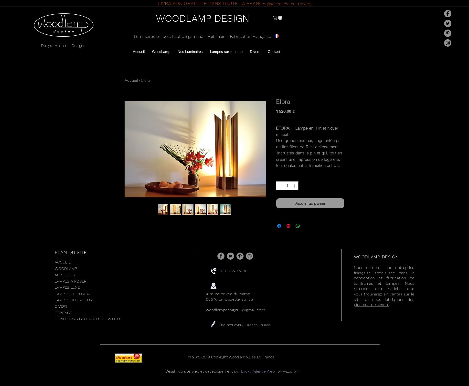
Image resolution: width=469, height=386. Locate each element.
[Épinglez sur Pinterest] (288, 226)
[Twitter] (447, 23)
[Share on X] (307, 226)
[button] (278, 18)
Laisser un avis (258, 325)
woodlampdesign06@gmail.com (235, 310)
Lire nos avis (230, 325)
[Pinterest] (447, 33)
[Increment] (295, 186)
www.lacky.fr (289, 371)
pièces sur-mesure (371, 304)
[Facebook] (447, 13)
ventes (396, 294)
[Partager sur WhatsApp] (298, 226)
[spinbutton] (287, 186)
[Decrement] (280, 186)
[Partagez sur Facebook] (279, 226)
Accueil (131, 80)
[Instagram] (447, 43)
